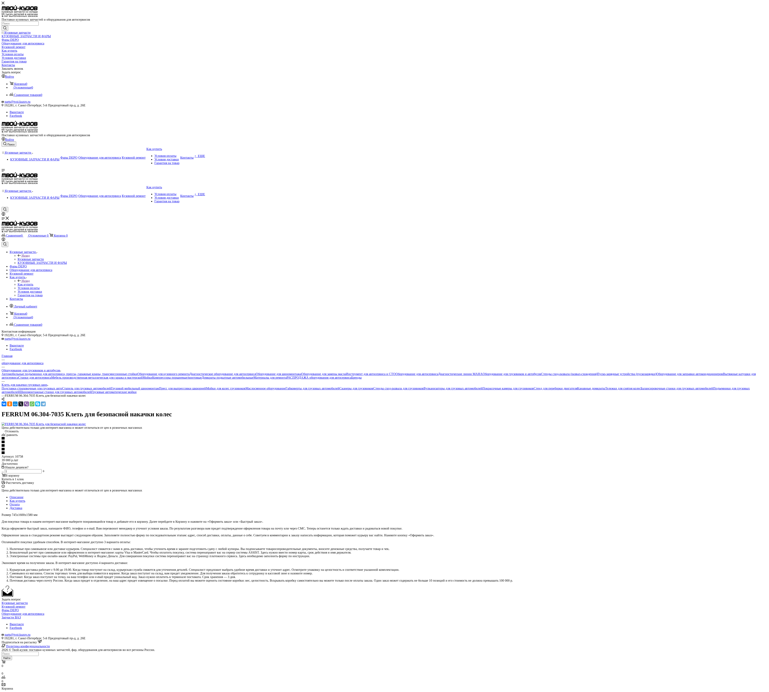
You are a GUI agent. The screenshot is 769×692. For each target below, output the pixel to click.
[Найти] (5, 28)
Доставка (16, 508)
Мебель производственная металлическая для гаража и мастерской (97, 377)
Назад (26, 255)
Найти (6, 658)
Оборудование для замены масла (323, 374)
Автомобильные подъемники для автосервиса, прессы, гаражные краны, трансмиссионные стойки (69, 374)
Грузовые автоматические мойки (114, 392)
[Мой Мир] (15, 403)
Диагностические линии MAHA (460, 374)
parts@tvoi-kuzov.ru (17, 101)
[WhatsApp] (32, 403)
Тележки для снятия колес (623, 388)
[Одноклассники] (9, 403)
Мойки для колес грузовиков (226, 388)
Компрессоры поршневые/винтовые (177, 377)
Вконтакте (17, 112)
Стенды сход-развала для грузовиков (398, 388)
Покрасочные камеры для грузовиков (508, 388)
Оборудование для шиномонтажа (278, 374)
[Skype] (37, 403)
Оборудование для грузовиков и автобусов (512, 374)
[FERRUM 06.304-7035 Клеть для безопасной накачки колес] (44, 424)
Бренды (356, 377)
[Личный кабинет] (3, 214)
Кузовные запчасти (31, 259)
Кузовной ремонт (13, 606)
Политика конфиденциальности (28, 646)
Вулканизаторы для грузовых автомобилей (453, 388)
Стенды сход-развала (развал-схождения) (569, 374)
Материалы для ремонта (270, 377)
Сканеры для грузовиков (356, 388)
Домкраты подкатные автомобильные (228, 377)
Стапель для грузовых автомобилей (86, 388)
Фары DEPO (10, 610)
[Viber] (26, 403)
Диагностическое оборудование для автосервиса (222, 374)
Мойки (147, 377)
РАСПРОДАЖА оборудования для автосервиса (319, 377)
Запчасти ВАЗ (11, 617)
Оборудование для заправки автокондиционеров (689, 374)
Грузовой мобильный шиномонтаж (135, 388)
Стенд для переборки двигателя (555, 388)
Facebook (16, 115)
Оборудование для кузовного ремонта (163, 374)
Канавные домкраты (591, 388)
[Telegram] (43, 403)
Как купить (25, 284)
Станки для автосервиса (34, 377)
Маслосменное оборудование (266, 388)
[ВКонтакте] (4, 403)
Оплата (15, 504)
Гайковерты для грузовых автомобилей (312, 388)
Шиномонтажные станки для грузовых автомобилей (55, 392)
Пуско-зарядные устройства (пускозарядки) (626, 374)
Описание (16, 497)
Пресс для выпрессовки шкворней (182, 388)
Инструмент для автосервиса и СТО (371, 374)
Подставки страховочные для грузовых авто (32, 388)
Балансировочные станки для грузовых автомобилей (677, 388)
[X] (20, 403)
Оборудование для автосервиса (417, 374)
